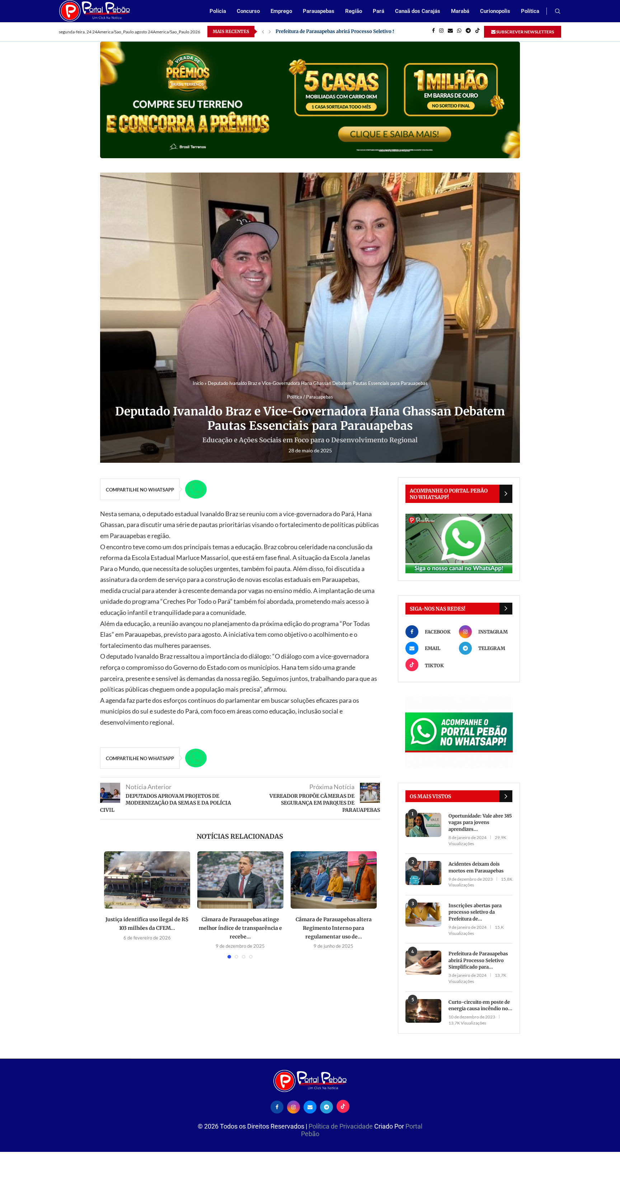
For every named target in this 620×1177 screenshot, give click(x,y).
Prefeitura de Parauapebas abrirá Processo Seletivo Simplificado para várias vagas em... (375, 31)
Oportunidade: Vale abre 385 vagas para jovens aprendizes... (480, 822)
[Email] (450, 32)
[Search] (557, 12)
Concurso (248, 11)
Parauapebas (318, 11)
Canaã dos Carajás (417, 11)
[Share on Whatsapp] (196, 489)
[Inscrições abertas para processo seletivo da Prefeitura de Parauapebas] (423, 915)
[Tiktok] (477, 32)
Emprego (281, 11)
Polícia (218, 11)
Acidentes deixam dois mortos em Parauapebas (476, 867)
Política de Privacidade (341, 1126)
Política (530, 11)
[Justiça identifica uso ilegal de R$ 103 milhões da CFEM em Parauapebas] (147, 880)
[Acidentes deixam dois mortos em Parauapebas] (423, 873)
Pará (378, 11)
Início (198, 383)
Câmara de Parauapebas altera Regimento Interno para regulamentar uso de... (334, 928)
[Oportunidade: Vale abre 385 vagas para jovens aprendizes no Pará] (423, 825)
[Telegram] (468, 32)
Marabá (460, 11)
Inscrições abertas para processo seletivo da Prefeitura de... (475, 912)
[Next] (270, 31)
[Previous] (263, 31)
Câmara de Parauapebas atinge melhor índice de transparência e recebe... (240, 928)
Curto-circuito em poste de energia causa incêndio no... (480, 1005)
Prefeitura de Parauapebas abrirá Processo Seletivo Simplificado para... (478, 960)
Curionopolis (495, 11)
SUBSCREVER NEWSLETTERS (524, 31)
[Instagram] (441, 32)
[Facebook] (433, 32)
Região (353, 11)
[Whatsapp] (459, 32)
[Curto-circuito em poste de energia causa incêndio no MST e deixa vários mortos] (423, 1011)
